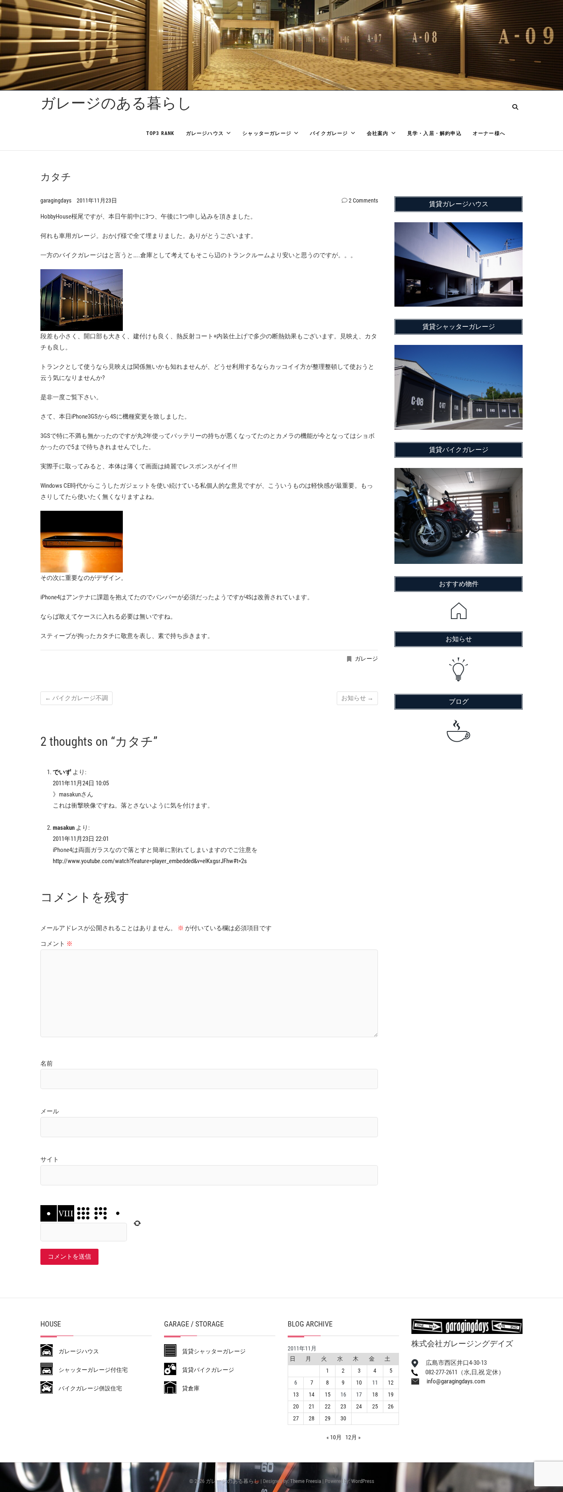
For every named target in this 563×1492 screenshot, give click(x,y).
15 (328, 1394)
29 (328, 1418)
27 (296, 1418)
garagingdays (56, 200)
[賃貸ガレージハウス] (458, 227)
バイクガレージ (329, 133)
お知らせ (357, 698)
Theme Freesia (305, 1481)
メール (49, 1111)
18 (375, 1394)
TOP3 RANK (160, 133)
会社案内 (378, 133)
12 (391, 1382)
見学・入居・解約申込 (434, 133)
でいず (62, 772)
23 (343, 1406)
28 (311, 1418)
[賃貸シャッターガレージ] (458, 350)
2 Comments (363, 200)
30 (343, 1418)
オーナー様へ (489, 133)
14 (311, 1394)
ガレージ (366, 658)
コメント (56, 943)
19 (391, 1394)
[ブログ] (458, 731)
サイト (49, 1159)
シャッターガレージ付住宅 (90, 1369)
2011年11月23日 (97, 200)
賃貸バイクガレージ (205, 1369)
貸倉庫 (187, 1388)
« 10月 (334, 1437)
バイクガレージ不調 (76, 698)
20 (296, 1406)
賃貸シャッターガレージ (211, 1351)
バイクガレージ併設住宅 (87, 1388)
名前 (46, 1063)
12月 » (353, 1437)
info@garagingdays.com (452, 1381)
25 (375, 1406)
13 (296, 1394)
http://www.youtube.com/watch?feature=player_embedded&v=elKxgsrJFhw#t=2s (150, 861)
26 (391, 1406)
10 (359, 1382)
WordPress (362, 1481)
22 (328, 1406)
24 (359, 1406)
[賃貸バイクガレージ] (458, 473)
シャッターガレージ (266, 133)
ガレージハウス (205, 133)
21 (311, 1406)
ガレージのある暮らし (116, 103)
